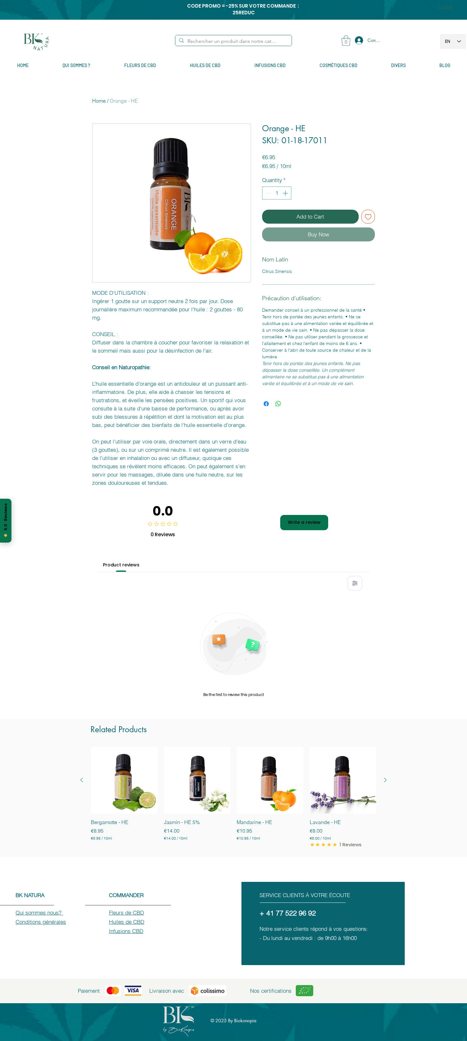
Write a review (304, 522)
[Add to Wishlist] (368, 217)
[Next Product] (385, 780)
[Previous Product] (81, 780)
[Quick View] (124, 780)
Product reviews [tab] (121, 565)
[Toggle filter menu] (355, 583)
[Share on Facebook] (266, 404)
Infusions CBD (126, 931)
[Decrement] (268, 193)
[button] (346, 40)
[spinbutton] (277, 193)
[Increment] (286, 193)
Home (99, 101)
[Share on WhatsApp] (278, 404)
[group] (233, 797)
